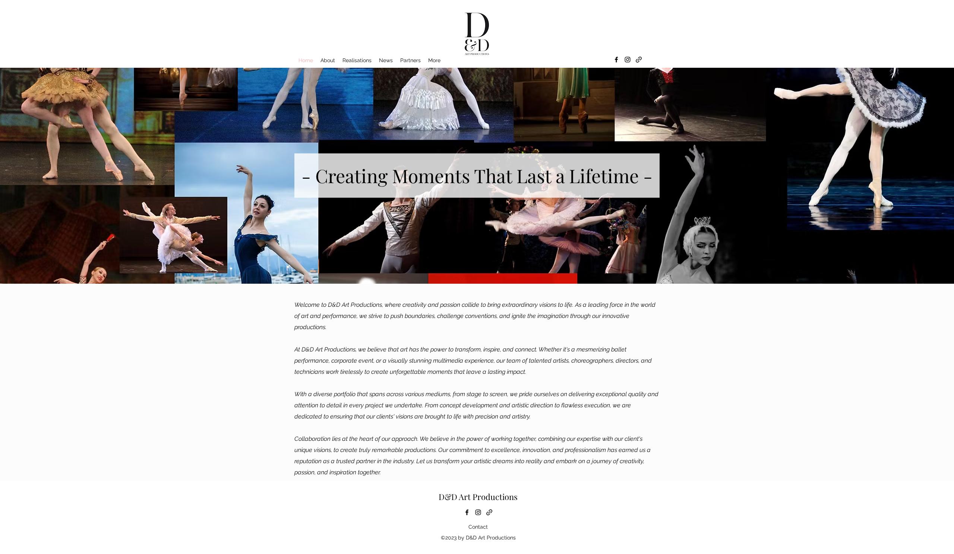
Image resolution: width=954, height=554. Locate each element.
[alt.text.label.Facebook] (616, 59)
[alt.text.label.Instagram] (627, 59)
